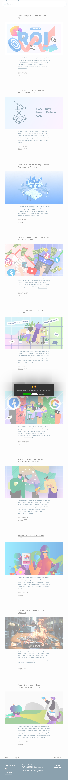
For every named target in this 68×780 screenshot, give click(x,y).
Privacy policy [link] (41, 394)
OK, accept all (27, 394)
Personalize (34, 394)
